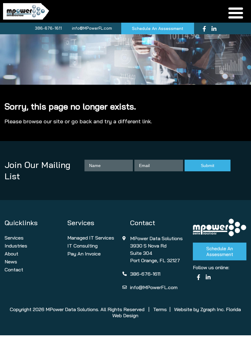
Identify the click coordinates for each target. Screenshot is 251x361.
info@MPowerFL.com (92, 28)
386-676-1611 (48, 28)
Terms (160, 309)
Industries (16, 246)
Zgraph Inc (212, 309)
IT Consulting (82, 246)
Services (14, 238)
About (11, 254)
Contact (14, 269)
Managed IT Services (90, 238)
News (11, 262)
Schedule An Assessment (157, 28)
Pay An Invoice (84, 254)
